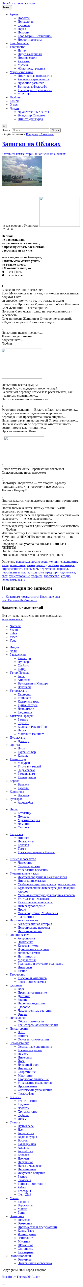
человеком (9, 579)
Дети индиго (26, 956)
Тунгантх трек (27, 705)
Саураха (23, 827)
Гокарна (23, 795)
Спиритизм (25, 1248)
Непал (14, 809)
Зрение (22, 999)
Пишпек (23, 837)
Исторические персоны (34, 927)
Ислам (22, 1118)
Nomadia (15, 626)
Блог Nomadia (19, 43)
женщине (55, 561)
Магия (14, 1198)
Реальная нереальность (33, 79)
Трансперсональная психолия (38, 1025)
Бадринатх (25, 712)
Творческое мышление (33, 1079)
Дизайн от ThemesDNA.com (21, 1276)
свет (4, 576)
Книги (14, 101)
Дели (13, 651)
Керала (14, 781)
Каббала (23, 1155)
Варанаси (24, 687)
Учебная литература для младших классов (47, 884)
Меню (6, 7)
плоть (25, 572)
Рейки (22, 1187)
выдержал (23, 561)
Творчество (17, 47)
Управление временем (33, 869)
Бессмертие (25, 1252)
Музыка (23, 65)
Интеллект (25, 1057)
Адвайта (23, 1147)
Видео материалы (30, 54)
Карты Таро (26, 1230)
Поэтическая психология (35, 75)
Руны (21, 1212)
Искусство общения (31, 1173)
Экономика (25, 942)
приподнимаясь (64, 572)
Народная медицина (32, 1003)
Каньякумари (27, 777)
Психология (26, 21)
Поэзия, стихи (27, 57)
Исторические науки (24, 920)
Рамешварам (26, 773)
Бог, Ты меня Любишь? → (19, 600)
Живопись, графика (31, 68)
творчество (51, 576)
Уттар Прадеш (19, 672)
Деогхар (23, 741)
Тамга (22, 848)
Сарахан (23, 723)
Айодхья (24, 679)
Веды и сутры (27, 1136)
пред (48, 572)
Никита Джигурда (30, 119)
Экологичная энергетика (35, 1263)
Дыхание (24, 996)
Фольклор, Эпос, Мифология (38, 913)
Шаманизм (25, 1245)
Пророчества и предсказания (37, 1227)
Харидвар (24, 694)
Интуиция (25, 1068)
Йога (21, 1061)
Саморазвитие (19, 1043)
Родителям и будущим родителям (40, 963)
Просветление (27, 1086)
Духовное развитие (31, 83)
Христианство (27, 1111)
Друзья (14, 108)
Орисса (15, 744)
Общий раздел (19, 934)
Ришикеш (24, 698)
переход (62, 568)
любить (53, 565)
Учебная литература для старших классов (46, 895)
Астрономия (26, 938)
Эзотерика (17, 1216)
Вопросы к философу (32, 86)
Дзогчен (23, 1158)
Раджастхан (18, 654)
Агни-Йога (25, 1151)
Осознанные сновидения (35, 1046)
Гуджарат (16, 799)
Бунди (22, 669)
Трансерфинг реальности (35, 90)
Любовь (15, 97)
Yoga (13, 640)
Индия (14, 647)
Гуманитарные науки (24, 873)
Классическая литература (35, 902)
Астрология (26, 1133)
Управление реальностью (35, 1082)
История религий (30, 931)
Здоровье (24, 25)
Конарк (23, 755)
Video (13, 637)
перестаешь (47, 568)
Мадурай (24, 762)
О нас (14, 104)
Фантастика (26, 916)
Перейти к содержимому (19, 3)
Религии (15, 1097)
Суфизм (23, 1115)
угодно (66, 576)
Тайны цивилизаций (32, 1183)
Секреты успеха (29, 866)
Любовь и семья (29, 952)
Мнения (23, 93)
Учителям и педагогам (33, 898)
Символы (24, 1180)
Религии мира (27, 1100)
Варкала (23, 784)
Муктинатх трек (29, 820)
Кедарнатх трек (28, 701)
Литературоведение (31, 906)
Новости (24, 18)
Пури (21, 748)
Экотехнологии (20, 1256)
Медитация (25, 1075)
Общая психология (31, 1021)
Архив (14, 14)
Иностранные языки (32, 880)
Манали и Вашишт (31, 734)
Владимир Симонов (31, 115)
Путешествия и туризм (33, 949)
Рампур (23, 719)
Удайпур (23, 665)
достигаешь (39, 561)
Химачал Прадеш (21, 716)
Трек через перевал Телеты (36, 852)
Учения (15, 1122)
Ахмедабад (25, 802)
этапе (21, 579)
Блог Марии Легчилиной (35, 36)
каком (31, 565)
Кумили (23, 788)
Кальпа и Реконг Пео (32, 726)
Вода (21, 989)
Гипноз (23, 1035)
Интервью (25, 967)
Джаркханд (17, 737)
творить (36, 576)
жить (5, 565)
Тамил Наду (18, 759)
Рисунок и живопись (32, 978)
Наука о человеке (30, 1165)
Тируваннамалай (29, 766)
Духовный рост (28, 1064)
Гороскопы (25, 1205)
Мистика (24, 1241)
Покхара (23, 816)
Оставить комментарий (34, 154)
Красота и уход (28, 945)
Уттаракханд (18, 690)
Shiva (13, 633)
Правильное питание (32, 992)
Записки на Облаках (31, 144)
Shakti (14, 629)
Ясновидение (27, 1234)
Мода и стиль (27, 960)
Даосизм (23, 1108)
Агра (21, 676)
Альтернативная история (35, 924)
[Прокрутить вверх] (3, 1284)
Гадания (23, 1201)
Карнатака (17, 791)
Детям (22, 50)
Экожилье (24, 1259)
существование (19, 576)
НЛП (21, 1032)
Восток (23, 1140)
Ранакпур (24, 658)
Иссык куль (26, 841)
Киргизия (16, 834)
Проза (22, 909)
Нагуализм (25, 1162)
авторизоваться (12, 619)
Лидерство (25, 862)
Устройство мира (21, 72)
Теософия (24, 1191)
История (23, 32)
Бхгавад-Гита (27, 1144)
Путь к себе (26, 1126)
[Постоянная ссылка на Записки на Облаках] (22, 184)
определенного (12, 568)
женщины (70, 561)
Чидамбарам (26, 770)
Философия (26, 1093)
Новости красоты (30, 39)
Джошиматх (26, 708)
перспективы (11, 572)
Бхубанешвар (27, 752)
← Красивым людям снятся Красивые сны (31, 596)
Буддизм (23, 1104)
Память (23, 1053)
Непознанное (27, 1169)
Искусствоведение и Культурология (42, 877)
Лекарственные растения (35, 1010)
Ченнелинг (25, 1237)
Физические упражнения (35, 1090)
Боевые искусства (30, 1050)
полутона (37, 572)
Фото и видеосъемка (32, 981)
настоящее (67, 565)
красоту (41, 565)
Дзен (21, 1129)
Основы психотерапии (33, 1039)
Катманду (24, 813)
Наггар (22, 730)
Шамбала (24, 1219)
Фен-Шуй (24, 1194)
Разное (22, 971)
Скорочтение (27, 1072)
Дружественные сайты (33, 111)
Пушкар (23, 661)
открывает (31, 568)
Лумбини (24, 823)
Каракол (23, 845)
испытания (17, 565)
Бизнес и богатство (23, 859)
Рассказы (24, 61)
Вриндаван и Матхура (33, 683)
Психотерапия (19, 1028)
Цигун (22, 1014)
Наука (22, 28)
